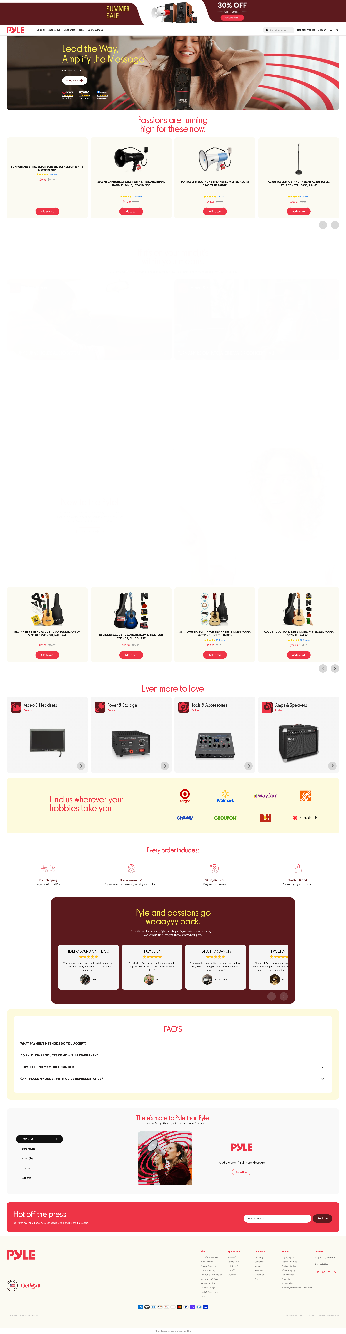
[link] (88, 967)
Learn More (87, 531)
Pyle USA (17, 1315)
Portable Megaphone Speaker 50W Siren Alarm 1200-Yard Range (215, 183)
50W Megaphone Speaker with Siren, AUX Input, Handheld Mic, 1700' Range (131, 183)
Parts (203, 1296)
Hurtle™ (231, 1270)
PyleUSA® (232, 1257)
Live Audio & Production (211, 1274)
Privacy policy (304, 1315)
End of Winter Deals (209, 1257)
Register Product (289, 1261)
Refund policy (291, 1315)
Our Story (259, 1257)
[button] (54, 30)
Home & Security (208, 1270)
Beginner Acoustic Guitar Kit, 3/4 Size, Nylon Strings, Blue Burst (131, 636)
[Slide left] (323, 225)
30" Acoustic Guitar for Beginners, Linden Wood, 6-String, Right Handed (215, 633)
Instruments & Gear (209, 1279)
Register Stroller (289, 1266)
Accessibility (287, 1283)
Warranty (286, 1279)
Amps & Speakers (208, 1266)
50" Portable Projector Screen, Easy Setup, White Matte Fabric (47, 168)
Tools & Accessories (209, 1292)
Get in (320, 1218)
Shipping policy (333, 1315)
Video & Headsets (208, 1283)
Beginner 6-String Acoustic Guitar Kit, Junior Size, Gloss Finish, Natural (47, 633)
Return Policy (288, 1274)
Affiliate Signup (288, 1270)
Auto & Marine (207, 1261)
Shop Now (72, 80)
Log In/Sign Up (288, 1257)
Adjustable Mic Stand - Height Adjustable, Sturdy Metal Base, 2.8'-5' (299, 183)
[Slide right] (335, 225)
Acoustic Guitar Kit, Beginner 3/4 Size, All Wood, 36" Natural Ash (299, 633)
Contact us (259, 1261)
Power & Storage (208, 1287)
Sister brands (261, 1274)
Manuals (258, 1266)
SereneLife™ (233, 1261)
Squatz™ (232, 1274)
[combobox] (274, 30)
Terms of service (318, 1315)
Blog (257, 1279)
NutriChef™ (233, 1266)
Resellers (259, 1270)
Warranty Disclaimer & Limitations (297, 1287)
